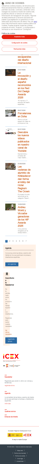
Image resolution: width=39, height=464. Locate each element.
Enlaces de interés (11, 417)
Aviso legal (20, 458)
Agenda (7, 393)
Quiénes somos (10, 411)
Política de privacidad (20, 453)
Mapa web (20, 450)
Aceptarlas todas (19, 37)
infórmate (8, 404)
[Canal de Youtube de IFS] (10, 135)
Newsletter (8, 377)
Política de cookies (8, 34)
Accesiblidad (20, 461)
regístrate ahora (10, 385)
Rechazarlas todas (19, 49)
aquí (35, 22)
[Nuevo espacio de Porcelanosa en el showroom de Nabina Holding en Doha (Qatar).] (10, 116)
